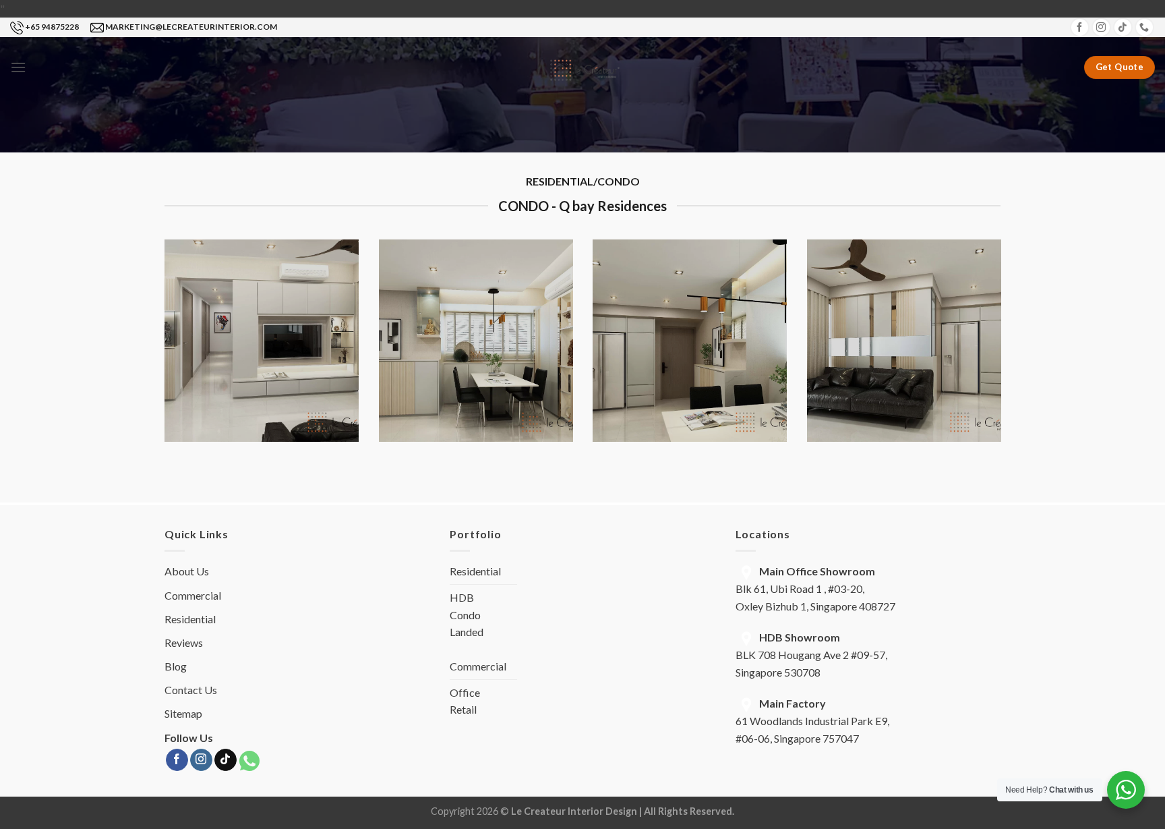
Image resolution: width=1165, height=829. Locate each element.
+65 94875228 (52, 27)
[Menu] (18, 67)
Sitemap (183, 713)
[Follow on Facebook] (1079, 27)
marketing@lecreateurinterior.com (191, 27)
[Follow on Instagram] (1101, 27)
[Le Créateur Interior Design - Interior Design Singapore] (582, 67)
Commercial (193, 595)
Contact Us (191, 689)
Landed (466, 631)
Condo (465, 614)
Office (465, 692)
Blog (176, 666)
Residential (190, 618)
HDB (462, 597)
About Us (187, 571)
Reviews (184, 642)
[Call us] (1144, 27)
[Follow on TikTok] (1123, 27)
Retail (463, 709)
